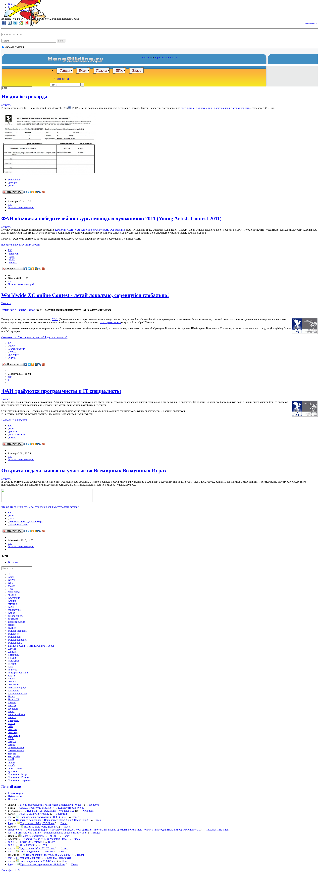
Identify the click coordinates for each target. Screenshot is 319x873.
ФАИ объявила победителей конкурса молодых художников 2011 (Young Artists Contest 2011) (111, 218)
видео (11, 624)
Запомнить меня (14, 46)
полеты (12, 717)
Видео (136, 70)
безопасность (15, 615)
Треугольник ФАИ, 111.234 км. (37, 848)
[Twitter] (29, 192)
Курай (11, 675)
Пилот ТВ (13, 699)
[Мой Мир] (36, 192)
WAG (12, 518)
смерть (12, 741)
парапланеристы (17, 693)
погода (12, 705)
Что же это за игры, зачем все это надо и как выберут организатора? (40, 506)
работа (13, 431)
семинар (12, 732)
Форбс (11, 765)
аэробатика (14, 609)
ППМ (119, 70)
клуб (10, 666)
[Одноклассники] (33, 192)
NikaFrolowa (15, 829)
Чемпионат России (18, 777)
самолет (12, 729)
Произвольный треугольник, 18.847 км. (42, 864)
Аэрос (11, 612)
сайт (10, 726)
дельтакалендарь (17, 630)
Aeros (11, 577)
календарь (13, 660)
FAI (10, 250)
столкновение (16, 750)
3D (9, 574)
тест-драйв (14, 756)
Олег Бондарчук (17, 687)
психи (11, 723)
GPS (10, 583)
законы (12, 648)
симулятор (14, 735)
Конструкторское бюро (71, 807)
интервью (13, 654)
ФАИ (12, 185)
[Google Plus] (43, 192)
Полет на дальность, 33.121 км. (38, 835)
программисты (17, 434)
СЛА (11, 738)
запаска (12, 651)
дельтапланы (15, 642)
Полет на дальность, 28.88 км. (41, 826)
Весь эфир (7, 870)
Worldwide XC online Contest (18, 309)
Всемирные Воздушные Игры (26, 521)
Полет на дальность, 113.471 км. (37, 861)
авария (12, 594)
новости (12, 678)
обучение (13, 684)
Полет (75, 817)
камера (12, 663)
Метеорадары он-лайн (28, 857)
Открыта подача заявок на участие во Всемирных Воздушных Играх (84, 470)
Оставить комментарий (21, 207)
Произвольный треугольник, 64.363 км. (48, 854)
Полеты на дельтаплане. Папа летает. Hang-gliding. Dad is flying (52, 820)
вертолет (13, 618)
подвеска (13, 708)
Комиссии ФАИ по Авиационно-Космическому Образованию (90, 229)
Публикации (15, 796)
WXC (12, 351)
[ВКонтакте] (26, 192)
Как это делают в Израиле (34, 813)
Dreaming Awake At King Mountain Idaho (44, 838)
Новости (6, 104)
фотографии (15, 768)
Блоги (83, 70)
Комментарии (16, 793)
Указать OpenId (311, 23)
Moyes (11, 585)
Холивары (88, 810)
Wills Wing (14, 591)
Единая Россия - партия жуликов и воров (31, 645)
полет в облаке (16, 714)
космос (13, 262)
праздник (13, 720)
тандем (12, 753)
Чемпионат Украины (20, 780)
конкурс (13, 253)
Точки (44, 844)
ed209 (11, 841)
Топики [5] (62, 78)
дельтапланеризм (17, 639)
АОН (11, 606)
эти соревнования (110, 322)
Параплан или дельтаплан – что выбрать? (50, 810)
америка (12, 603)
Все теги (13, 562)
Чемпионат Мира (18, 774)
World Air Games (18, 524)
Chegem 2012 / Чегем (30, 841)
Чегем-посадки (26, 844)
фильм (11, 762)
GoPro (11, 580)
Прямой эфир (11, 786)
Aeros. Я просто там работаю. (35, 807)
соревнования (17, 348)
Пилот (11, 696)
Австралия (14, 597)
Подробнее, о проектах (14, 419)
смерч (11, 744)
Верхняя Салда (16, 621)
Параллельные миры (217, 829)
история (12, 657)
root (10, 204)
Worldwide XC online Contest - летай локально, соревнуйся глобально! (85, 295)
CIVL (55, 319)
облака (12, 681)
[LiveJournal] (40, 192)
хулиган (12, 771)
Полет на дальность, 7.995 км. (36, 851)
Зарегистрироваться (166, 57)
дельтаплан (14, 179)
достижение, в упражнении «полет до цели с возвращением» (215, 108)
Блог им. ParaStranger (59, 857)
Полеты (101, 70)
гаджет (12, 627)
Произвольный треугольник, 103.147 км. (42, 817)
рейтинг (14, 354)
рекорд (13, 182)
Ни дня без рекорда (24, 96)
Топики (65, 70)
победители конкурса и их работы (20, 244)
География (62, 813)
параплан (13, 690)
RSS (17, 870)
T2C (10, 588)
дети (11, 256)
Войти (61, 41)
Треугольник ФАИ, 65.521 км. (37, 823)
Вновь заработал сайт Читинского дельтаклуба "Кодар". (51, 804)
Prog (10, 823)
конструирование (18, 672)
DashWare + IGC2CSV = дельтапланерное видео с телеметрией (51, 832)
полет (11, 711)
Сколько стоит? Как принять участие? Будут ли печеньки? (34, 337)
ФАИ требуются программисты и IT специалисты (61, 391)
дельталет (13, 633)
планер (12, 702)
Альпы (12, 600)
